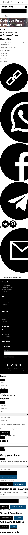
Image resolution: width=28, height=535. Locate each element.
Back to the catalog (8, 32)
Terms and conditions (9, 274)
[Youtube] (20, 365)
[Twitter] (11, 365)
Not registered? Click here (7, 395)
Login (4, 391)
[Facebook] (7, 365)
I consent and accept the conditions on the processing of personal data (12, 425)
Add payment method (9, 501)
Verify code (6, 484)
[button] (25, 7)
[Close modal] (2, 380)
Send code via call (8, 477)
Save (13, 526)
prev (1, 32)
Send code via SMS (8, 473)
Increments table (8, 276)
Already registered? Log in (7, 435)
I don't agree (6, 517)
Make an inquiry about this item (12, 277)
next (16, 32)
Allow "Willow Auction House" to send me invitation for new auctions (12, 429)
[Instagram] (16, 365)
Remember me (5, 388)
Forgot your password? (7, 394)
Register (5, 432)
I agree (18, 517)
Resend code (19, 484)
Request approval (18, 506)
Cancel (4, 506)
